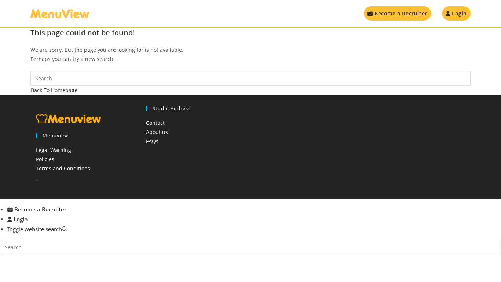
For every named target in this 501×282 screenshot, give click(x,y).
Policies (45, 159)
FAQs (152, 141)
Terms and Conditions (63, 168)
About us (157, 132)
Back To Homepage (54, 90)
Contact (155, 122)
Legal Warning (53, 150)
